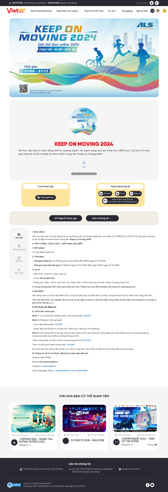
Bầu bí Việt (142, 11)
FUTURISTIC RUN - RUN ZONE (87, 440)
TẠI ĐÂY (87, 316)
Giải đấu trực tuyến (67, 11)
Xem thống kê (100, 218)
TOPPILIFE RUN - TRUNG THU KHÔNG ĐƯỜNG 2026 (35, 440)
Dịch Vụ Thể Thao (94, 11)
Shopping (127, 11)
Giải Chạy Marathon (41, 11)
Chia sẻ (151, 445)
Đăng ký (23, 445)
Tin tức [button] (112, 11)
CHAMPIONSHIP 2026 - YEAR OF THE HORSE (138, 440)
